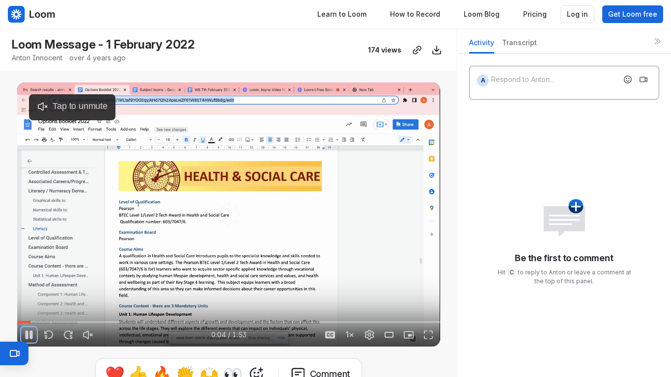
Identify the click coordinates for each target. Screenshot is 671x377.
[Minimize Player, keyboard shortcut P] (409, 335)
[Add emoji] (628, 79)
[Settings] (369, 335)
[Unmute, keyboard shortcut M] (88, 335)
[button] (217, 316)
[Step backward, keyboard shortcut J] (48, 335)
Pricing (535, 14)
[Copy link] (417, 50)
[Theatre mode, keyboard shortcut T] (389, 335)
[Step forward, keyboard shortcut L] (68, 335)
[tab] (481, 45)
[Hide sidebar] (657, 41)
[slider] (228, 322)
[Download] (437, 50)
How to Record (415, 14)
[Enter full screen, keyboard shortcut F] (428, 335)
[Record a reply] (643, 79)
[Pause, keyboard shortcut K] (29, 335)
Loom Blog (482, 14)
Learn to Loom (341, 14)
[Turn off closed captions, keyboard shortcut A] (330, 335)
